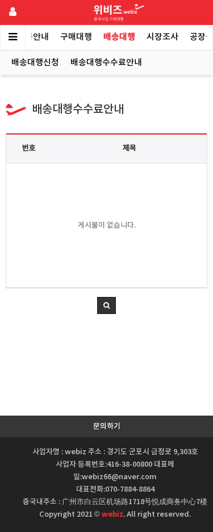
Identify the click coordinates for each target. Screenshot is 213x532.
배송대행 (119, 37)
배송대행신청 (35, 63)
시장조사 (162, 37)
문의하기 (106, 426)
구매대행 (76, 37)
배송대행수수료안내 (106, 63)
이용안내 (33, 37)
